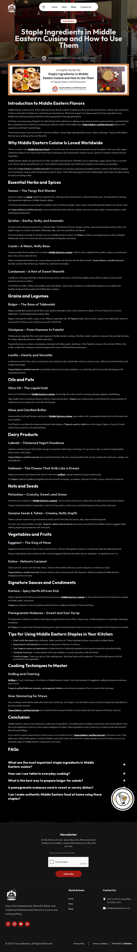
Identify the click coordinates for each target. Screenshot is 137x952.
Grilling (12, 680)
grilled (61, 474)
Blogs (73, 7)
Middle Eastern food (38, 149)
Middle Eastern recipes (61, 252)
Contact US (85, 7)
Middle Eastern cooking (45, 500)
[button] (45, 7)
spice (30, 197)
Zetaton (128, 943)
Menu (64, 7)
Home (54, 7)
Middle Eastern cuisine (43, 394)
